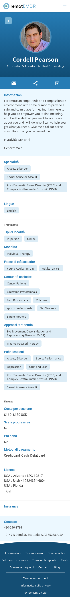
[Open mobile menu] (64, 6)
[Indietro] (8, 20)
